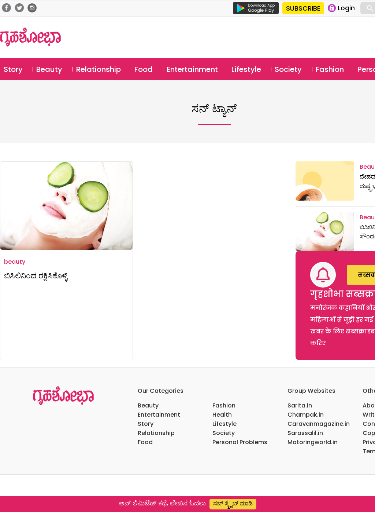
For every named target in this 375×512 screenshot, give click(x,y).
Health (222, 414)
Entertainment (192, 69)
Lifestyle (246, 69)
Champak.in (305, 414)
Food (143, 69)
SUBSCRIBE (303, 8)
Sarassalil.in (305, 433)
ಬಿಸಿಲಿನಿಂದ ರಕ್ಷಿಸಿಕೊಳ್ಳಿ (35, 275)
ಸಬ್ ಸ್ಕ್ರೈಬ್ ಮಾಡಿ (233, 503)
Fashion (330, 69)
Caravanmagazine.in (318, 424)
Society (288, 69)
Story (13, 69)
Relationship (98, 69)
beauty (14, 261)
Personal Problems (239, 442)
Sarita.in (299, 405)
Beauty (49, 69)
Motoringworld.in (312, 442)
